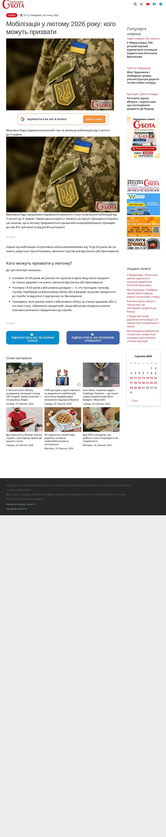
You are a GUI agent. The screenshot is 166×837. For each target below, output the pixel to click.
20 (143, 382)
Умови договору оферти (20, 504)
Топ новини (153, 38)
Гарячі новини (135, 38)
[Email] (141, 4)
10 (131, 377)
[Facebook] (154, 4)
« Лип (134, 400)
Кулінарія (132, 94)
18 (135, 382)
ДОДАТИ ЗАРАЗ (94, 119)
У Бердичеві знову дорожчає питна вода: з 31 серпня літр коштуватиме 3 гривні (143, 321)
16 (155, 377)
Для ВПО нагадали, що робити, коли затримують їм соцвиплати (100, 438)
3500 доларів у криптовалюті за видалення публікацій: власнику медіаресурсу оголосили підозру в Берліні (62, 394)
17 (131, 382)
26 (139, 387)
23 (155, 382)
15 (151, 377)
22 (151, 382)
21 (147, 382)
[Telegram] (161, 4)
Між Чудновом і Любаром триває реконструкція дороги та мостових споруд (143, 77)
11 (135, 377)
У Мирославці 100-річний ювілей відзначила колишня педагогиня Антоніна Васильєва (142, 49)
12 (139, 377)
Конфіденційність (16, 508)
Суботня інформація (139, 68)
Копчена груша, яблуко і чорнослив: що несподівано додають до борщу (141, 103)
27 (143, 387)
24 (131, 387)
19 (139, 382)
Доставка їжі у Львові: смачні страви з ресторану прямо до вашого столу (24, 438)
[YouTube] (148, 4)
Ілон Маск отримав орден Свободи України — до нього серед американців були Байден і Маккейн (100, 394)
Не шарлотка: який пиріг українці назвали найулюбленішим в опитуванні (59, 439)
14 (147, 377)
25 (135, 387)
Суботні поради (148, 94)
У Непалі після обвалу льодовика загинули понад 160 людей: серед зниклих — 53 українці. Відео (24, 394)
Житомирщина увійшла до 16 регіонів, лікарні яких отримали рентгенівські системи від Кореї (143, 336)
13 (143, 377)
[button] (135, 4)
